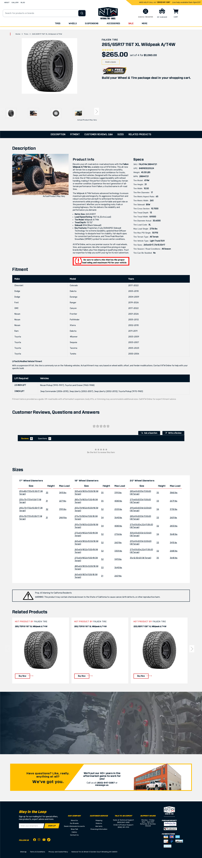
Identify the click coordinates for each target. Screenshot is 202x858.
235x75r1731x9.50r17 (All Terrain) (30, 501)
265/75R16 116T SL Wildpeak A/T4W (31, 627)
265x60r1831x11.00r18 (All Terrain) (86, 576)
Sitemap (23, 852)
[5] (7, 648)
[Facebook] (34, 840)
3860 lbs (173, 493)
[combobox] (44, 13)
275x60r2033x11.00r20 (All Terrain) (140, 501)
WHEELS (73, 23)
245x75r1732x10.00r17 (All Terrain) (30, 509)
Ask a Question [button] (150, 433)
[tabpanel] (40, 650)
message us (101, 785)
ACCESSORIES (113, 23)
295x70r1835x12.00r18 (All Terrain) (86, 526)
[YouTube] (44, 840)
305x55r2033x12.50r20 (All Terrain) (140, 534)
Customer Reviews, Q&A (98, 134)
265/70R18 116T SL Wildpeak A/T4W (90, 627)
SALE (130, 23)
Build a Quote (110, 62)
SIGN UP (52, 826)
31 (47, 501)
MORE (144, 23)
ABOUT (6, 2)
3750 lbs (173, 509)
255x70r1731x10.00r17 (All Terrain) (30, 517)
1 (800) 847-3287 (163, 2)
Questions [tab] (42, 438)
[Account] (145, 11)
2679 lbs (173, 501)
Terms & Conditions (37, 852)
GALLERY (15, 2)
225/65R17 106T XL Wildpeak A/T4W (150, 627)
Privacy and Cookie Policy (58, 852)
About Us (74, 820)
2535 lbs (118, 509)
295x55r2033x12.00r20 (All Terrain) (140, 542)
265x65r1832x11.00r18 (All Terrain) (86, 551)
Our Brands (74, 823)
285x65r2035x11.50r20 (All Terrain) (140, 492)
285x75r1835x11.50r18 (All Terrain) (86, 501)
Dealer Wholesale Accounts (74, 826)
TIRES (58, 23)
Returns (99, 823)
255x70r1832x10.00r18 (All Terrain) (86, 509)
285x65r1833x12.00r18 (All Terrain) (86, 567)
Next (96, 111)
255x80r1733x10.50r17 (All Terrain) (31, 492)
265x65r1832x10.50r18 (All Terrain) (86, 542)
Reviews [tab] (25, 438)
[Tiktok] (48, 840)
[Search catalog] (82, 13)
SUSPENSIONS (91, 23)
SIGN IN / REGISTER (145, 17)
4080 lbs (118, 501)
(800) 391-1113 (123, 827)
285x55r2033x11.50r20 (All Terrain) (140, 517)
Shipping (99, 820)
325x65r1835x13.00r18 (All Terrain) (86, 492)
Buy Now (22, 676)
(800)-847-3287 (106, 783)
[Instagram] (39, 840)
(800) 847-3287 (123, 822)
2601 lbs (118, 542)
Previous (2, 111)
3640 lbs (118, 517)
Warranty (98, 826)
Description (58, 134)
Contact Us (74, 835)
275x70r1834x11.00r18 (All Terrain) (86, 517)
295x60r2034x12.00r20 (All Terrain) (140, 509)
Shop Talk (74, 829)
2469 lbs (63, 517)
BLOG (23, 2)
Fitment (75, 134)
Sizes (120, 134)
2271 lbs (62, 501)
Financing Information (99, 829)
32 (47, 509)
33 (47, 493)
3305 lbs (118, 551)
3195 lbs (62, 509)
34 (102, 517)
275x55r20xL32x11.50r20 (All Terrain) (141, 551)
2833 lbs (173, 526)
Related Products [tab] (140, 134)
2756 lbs (118, 534)
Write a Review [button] (174, 433)
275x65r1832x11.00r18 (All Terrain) (86, 534)
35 (102, 493)
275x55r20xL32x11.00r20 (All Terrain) (141, 526)
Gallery (74, 832)
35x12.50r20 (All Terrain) (140, 558)
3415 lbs (62, 493)
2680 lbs (173, 551)
